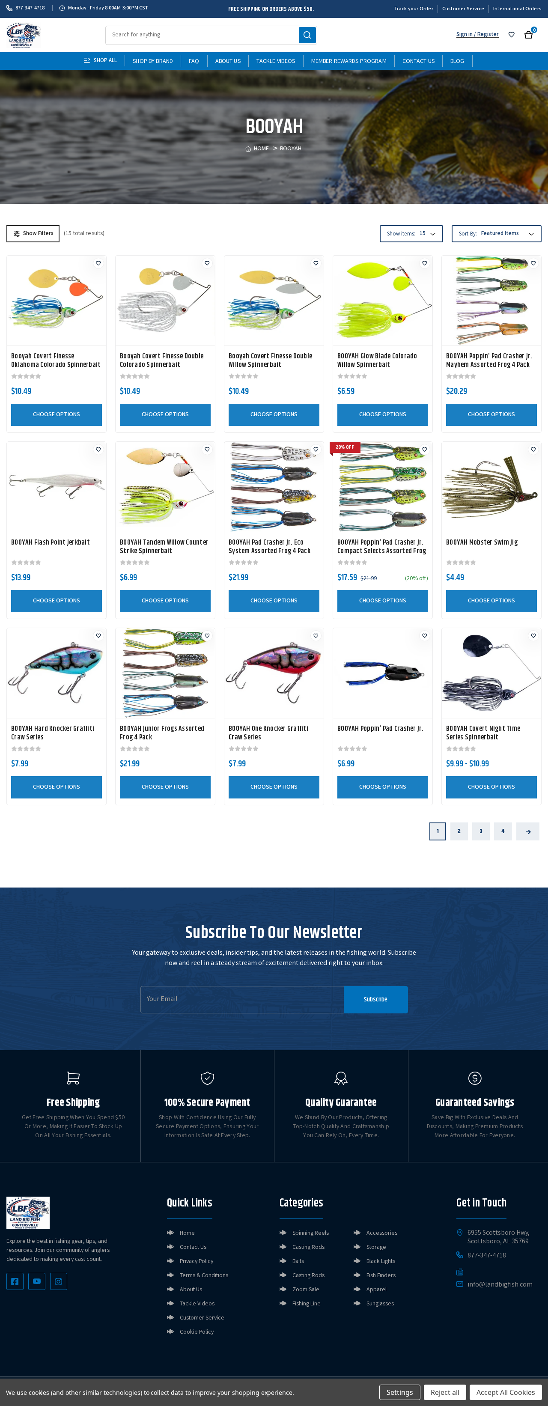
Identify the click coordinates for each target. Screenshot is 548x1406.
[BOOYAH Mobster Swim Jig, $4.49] (491, 487)
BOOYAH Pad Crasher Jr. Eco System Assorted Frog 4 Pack (269, 547)
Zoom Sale (305, 1290)
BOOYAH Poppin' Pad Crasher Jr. (380, 729)
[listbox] (506, 234)
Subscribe (375, 999)
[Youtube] (36, 1281)
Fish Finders (381, 1276)
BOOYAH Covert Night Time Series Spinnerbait (483, 733)
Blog (457, 61)
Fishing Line (306, 1304)
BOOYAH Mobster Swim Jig (482, 543)
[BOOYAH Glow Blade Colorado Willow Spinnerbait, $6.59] (382, 301)
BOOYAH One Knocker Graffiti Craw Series (268, 733)
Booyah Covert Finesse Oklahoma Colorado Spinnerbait (56, 360)
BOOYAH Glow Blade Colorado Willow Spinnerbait (377, 360)
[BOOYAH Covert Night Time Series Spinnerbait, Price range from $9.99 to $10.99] (491, 673)
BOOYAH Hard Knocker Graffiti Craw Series (52, 733)
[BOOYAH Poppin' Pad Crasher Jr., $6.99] (382, 673)
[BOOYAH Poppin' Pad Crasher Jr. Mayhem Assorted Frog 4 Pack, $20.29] (491, 301)
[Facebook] (15, 1281)
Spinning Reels (310, 1233)
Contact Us (418, 61)
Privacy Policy (196, 1261)
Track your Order (413, 9)
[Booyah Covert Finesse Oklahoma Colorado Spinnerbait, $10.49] (56, 301)
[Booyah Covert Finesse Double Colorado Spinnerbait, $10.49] (165, 301)
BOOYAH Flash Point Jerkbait (50, 543)
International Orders (517, 9)
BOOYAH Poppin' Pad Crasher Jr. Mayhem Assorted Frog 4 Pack (489, 360)
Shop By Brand (153, 61)
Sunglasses (380, 1304)
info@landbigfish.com (500, 1285)
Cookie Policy (197, 1332)
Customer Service (463, 9)
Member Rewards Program (349, 61)
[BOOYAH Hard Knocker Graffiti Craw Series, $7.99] (56, 673)
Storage (376, 1247)
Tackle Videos (275, 61)
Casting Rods (308, 1247)
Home (187, 1233)
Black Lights (380, 1261)
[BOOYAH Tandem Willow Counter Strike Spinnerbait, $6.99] (165, 487)
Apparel (376, 1290)
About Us (228, 61)
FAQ (194, 61)
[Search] (307, 35)
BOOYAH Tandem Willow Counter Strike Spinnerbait (164, 547)
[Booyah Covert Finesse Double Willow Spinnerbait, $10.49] (274, 301)
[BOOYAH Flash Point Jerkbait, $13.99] (56, 487)
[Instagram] (58, 1281)
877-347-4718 (30, 8)
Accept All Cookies (506, 1392)
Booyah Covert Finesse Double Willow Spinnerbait (270, 360)
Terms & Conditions (204, 1276)
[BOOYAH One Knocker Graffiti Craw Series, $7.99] (274, 673)
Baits (298, 1261)
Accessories (381, 1233)
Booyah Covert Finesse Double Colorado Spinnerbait (161, 360)
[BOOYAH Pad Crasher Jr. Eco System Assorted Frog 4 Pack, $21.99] (274, 487)
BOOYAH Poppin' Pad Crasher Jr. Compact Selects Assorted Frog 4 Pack (381, 551)
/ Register (486, 35)
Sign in (464, 35)
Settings (400, 1392)
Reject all (445, 1392)
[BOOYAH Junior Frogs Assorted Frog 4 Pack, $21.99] (165, 673)
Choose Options (56, 415)
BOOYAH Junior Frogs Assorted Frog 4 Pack (162, 733)
